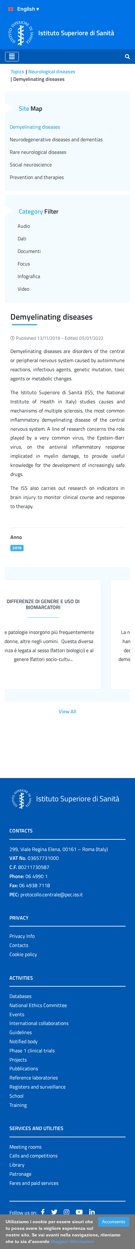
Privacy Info (22, 936)
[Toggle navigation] (12, 56)
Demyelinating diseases (35, 127)
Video (23, 289)
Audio (24, 226)
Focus (24, 263)
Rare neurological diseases (38, 152)
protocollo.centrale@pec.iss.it (51, 894)
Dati (22, 238)
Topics (17, 71)
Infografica (29, 276)
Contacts (18, 945)
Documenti (29, 251)
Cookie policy (23, 954)
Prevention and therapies (37, 177)
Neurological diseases (51, 71)
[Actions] (11, 9)
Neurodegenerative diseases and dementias (56, 139)
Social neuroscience (31, 164)
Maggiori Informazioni (72, 1241)
